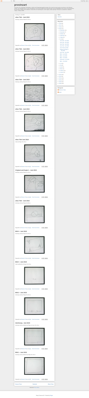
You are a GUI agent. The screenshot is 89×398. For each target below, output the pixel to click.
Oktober (62, 33)
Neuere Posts (18, 384)
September (62, 35)
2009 (60, 83)
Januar (61, 72)
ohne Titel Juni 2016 (22, 139)
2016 (60, 26)
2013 (60, 76)
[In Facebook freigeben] (46, 45)
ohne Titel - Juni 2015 (22, 17)
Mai (61, 65)
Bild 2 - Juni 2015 (21, 292)
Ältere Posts (50, 384)
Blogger (51, 395)
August (61, 37)
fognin (60, 92)
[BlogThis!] (43, 45)
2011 (60, 79)
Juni (61, 63)
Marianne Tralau (62, 89)
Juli (61, 39)
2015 (60, 28)
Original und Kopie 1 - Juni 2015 (26, 170)
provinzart (20, 4)
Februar (62, 70)
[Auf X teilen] (44, 45)
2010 (60, 81)
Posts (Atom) (36, 387)
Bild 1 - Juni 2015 (21, 352)
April (61, 67)
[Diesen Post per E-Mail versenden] (42, 45)
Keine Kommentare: (36, 45)
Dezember (62, 30)
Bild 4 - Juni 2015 (21, 231)
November (62, 32)
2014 (60, 74)
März (61, 68)
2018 (60, 23)
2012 (60, 78)
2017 (60, 25)
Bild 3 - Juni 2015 (21, 262)
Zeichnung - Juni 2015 (22, 323)
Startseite (35, 384)
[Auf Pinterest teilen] (47, 45)
